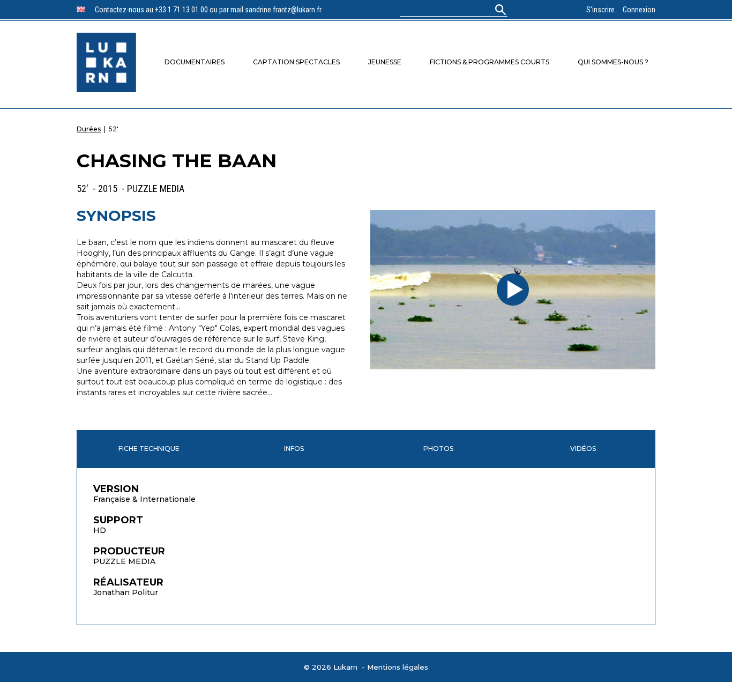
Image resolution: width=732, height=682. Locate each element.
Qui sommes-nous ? (613, 62)
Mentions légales (397, 667)
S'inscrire (600, 9)
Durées (89, 129)
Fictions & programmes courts (489, 62)
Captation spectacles (296, 62)
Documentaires (195, 62)
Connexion (639, 9)
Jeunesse (384, 62)
